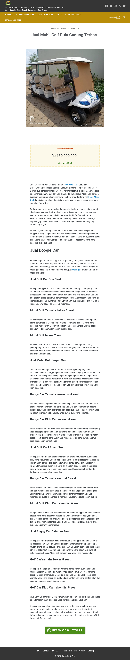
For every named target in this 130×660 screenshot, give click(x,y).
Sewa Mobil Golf (73, 15)
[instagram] (115, 6)
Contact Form (48, 651)
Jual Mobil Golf (45, 15)
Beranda (9, 15)
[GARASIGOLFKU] (10, 2)
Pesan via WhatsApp (67, 630)
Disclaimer (68, 651)
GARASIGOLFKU (68, 656)
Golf (59, 15)
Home (38, 651)
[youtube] (111, 6)
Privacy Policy (79, 651)
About (58, 651)
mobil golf (76, 270)
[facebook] (106, 6)
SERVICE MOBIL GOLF (25, 15)
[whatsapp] (120, 6)
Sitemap (91, 651)
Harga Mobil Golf (13, 20)
